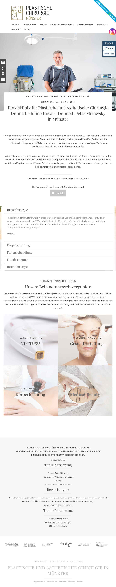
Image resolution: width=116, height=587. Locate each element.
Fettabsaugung (17, 259)
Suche (79, 581)
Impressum (39, 581)
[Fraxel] (66, 547)
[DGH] (84, 547)
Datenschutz (51, 581)
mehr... (10, 233)
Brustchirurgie (17, 210)
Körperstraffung (18, 245)
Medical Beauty (85, 394)
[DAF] (47, 547)
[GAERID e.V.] (102, 547)
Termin (109, 48)
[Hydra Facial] (11, 547)
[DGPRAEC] (29, 547)
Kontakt (62, 581)
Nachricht (109, 53)
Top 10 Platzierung (58, 510)
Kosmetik (85, 388)
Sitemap (71, 581)
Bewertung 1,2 (58, 489)
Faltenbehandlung (19, 252)
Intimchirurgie (17, 267)
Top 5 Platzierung (58, 464)
